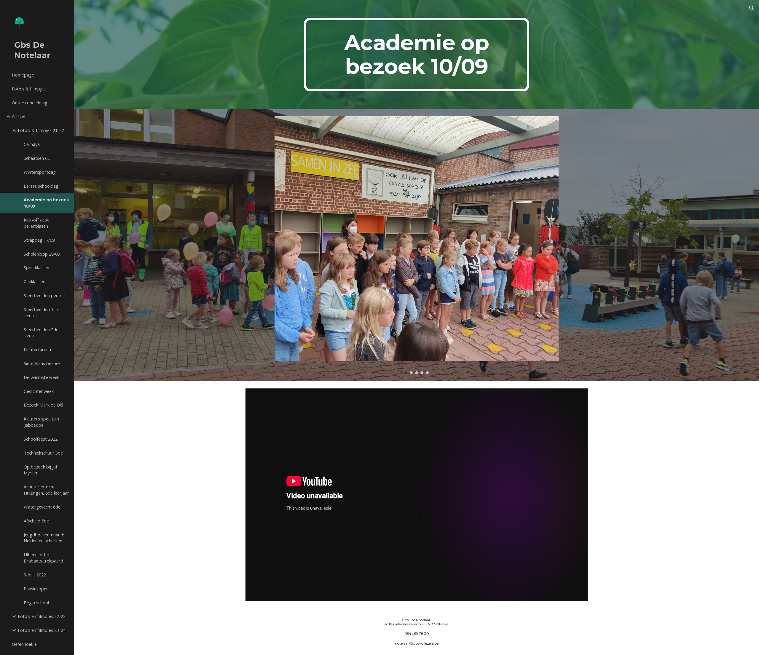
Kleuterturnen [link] (37, 349)
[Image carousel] (416, 245)
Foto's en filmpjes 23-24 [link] (42, 630)
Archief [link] (18, 116)
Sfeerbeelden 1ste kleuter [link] (42, 312)
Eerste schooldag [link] (41, 186)
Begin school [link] (36, 602)
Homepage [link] (23, 75)
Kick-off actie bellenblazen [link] (37, 223)
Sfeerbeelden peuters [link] (45, 295)
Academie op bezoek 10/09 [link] (46, 203)
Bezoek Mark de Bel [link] (43, 405)
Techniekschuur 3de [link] (43, 453)
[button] (752, 8)
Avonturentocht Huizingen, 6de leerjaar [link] (46, 490)
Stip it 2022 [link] (35, 575)
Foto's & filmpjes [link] (29, 89)
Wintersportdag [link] (40, 172)
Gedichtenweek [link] (39, 391)
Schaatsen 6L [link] (37, 158)
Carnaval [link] (32, 144)
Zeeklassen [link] (34, 281)
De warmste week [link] (41, 377)
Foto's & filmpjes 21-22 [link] (41, 130)
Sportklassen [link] (36, 267)
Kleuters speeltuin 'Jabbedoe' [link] (41, 422)
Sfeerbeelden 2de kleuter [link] (41, 332)
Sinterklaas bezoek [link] (42, 363)
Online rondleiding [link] (29, 103)
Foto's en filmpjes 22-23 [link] (42, 616)
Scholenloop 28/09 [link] (42, 254)
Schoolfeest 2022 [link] (41, 439)
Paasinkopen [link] (36, 589)
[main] (416, 54)
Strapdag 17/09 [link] (39, 240)
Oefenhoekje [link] (24, 644)
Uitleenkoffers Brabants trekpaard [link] (43, 558)
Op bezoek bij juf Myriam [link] (40, 470)
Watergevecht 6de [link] (42, 507)
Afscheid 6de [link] (36, 521)
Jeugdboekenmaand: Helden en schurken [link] (44, 538)
